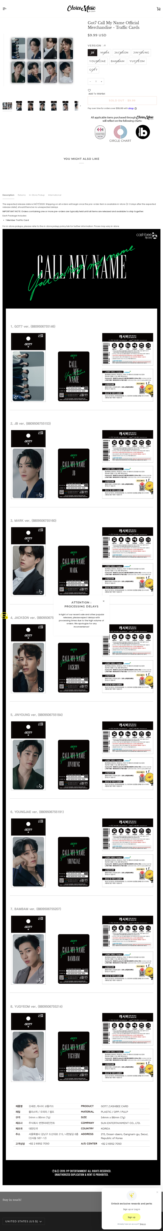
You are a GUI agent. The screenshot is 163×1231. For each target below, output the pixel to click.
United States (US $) (21, 1221)
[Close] (105, 601)
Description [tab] (8, 195)
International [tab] (54, 195)
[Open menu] (7, 9)
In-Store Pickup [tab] (37, 195)
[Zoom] (42, 60)
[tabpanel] (81, 694)
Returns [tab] (22, 195)
